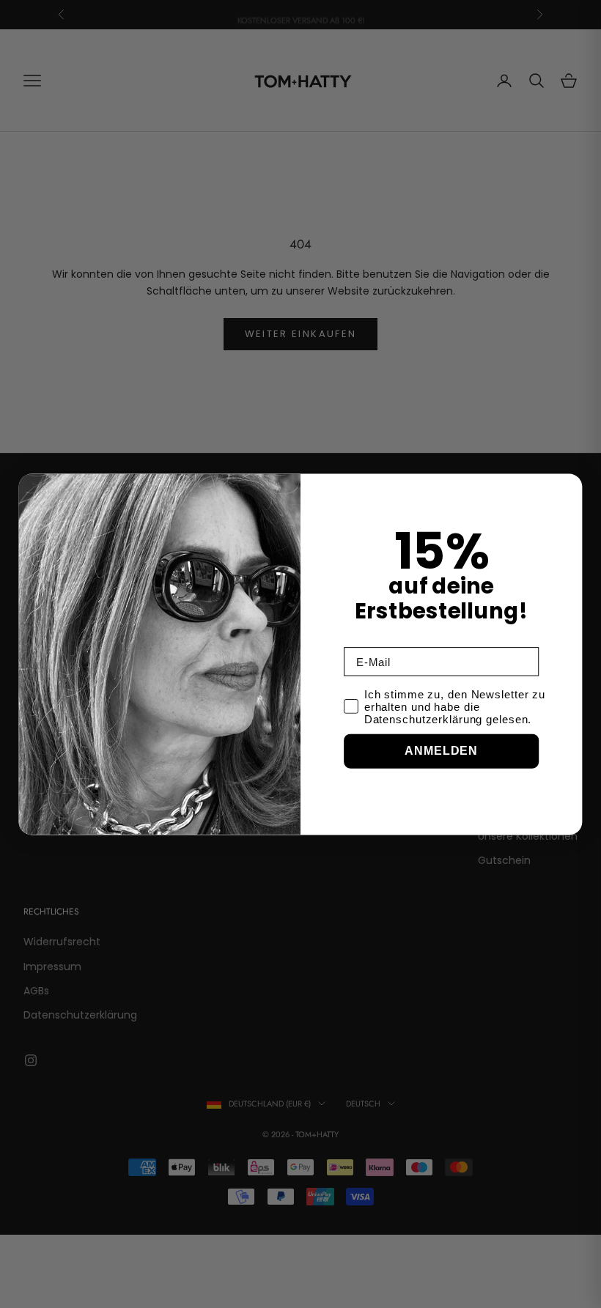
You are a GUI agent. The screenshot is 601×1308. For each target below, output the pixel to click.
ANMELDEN (441, 750)
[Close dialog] (568, 488)
